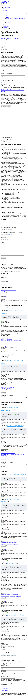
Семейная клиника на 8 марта (16, 474)
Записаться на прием (5, 106)
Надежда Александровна (9, 594)
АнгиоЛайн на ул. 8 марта (15, 425)
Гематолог (3, 455)
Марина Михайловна (8, 290)
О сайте (5, 686)
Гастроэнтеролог (5, 596)
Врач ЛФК (3, 454)
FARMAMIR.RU (6, 2)
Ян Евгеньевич (6, 339)
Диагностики (6, 7)
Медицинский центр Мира (15, 615)
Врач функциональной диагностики (15, 454)
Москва (5, 10)
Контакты (5, 688)
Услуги (5, 8)
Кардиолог (3, 544)
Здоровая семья (12, 563)
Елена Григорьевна (9, 542)
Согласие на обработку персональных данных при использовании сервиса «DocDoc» (15, 20)
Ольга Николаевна (7, 387)
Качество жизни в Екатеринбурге (9, 409)
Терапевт (9, 38)
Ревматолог (3, 38)
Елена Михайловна (8, 453)
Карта (7, 17)
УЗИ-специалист (16, 38)
